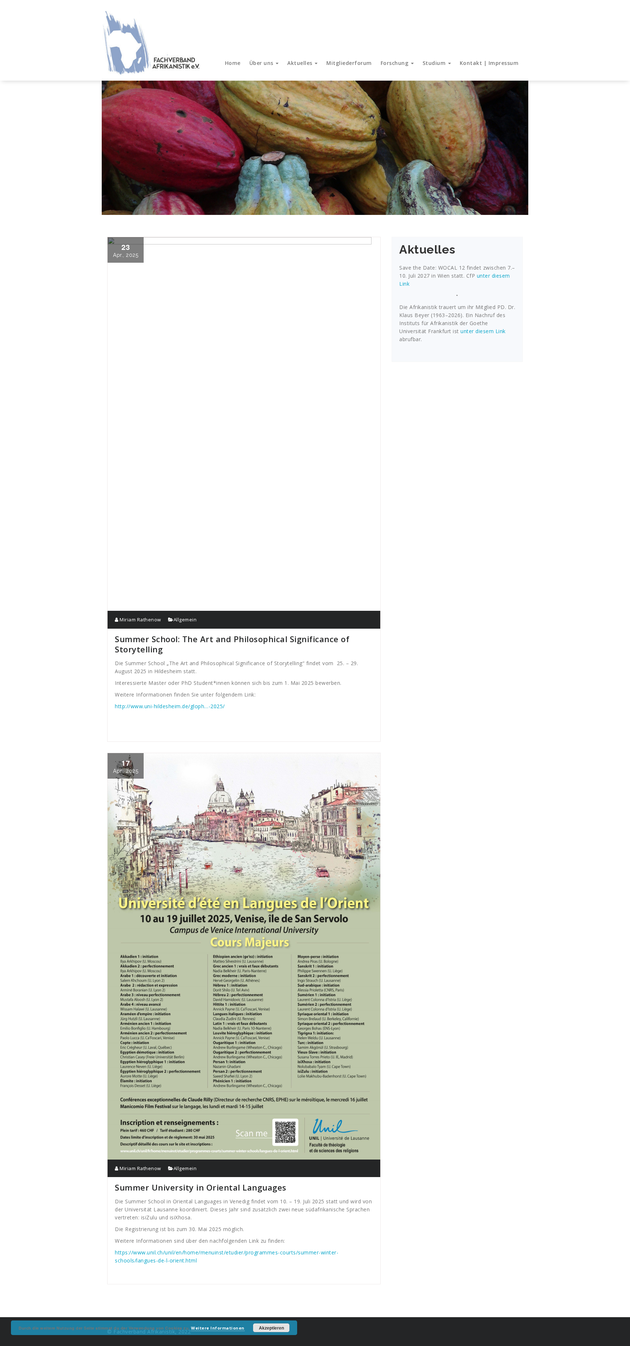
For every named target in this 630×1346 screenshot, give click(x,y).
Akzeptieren (271, 1327)
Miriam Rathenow (139, 619)
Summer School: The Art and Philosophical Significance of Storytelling (232, 644)
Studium (435, 62)
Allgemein (185, 619)
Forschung (395, 62)
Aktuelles (300, 62)
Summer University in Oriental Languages (201, 1187)
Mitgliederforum (349, 62)
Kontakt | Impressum (489, 62)
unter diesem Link (483, 331)
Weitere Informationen (218, 1328)
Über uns (262, 62)
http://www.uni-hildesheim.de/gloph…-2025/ (170, 706)
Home (233, 62)
